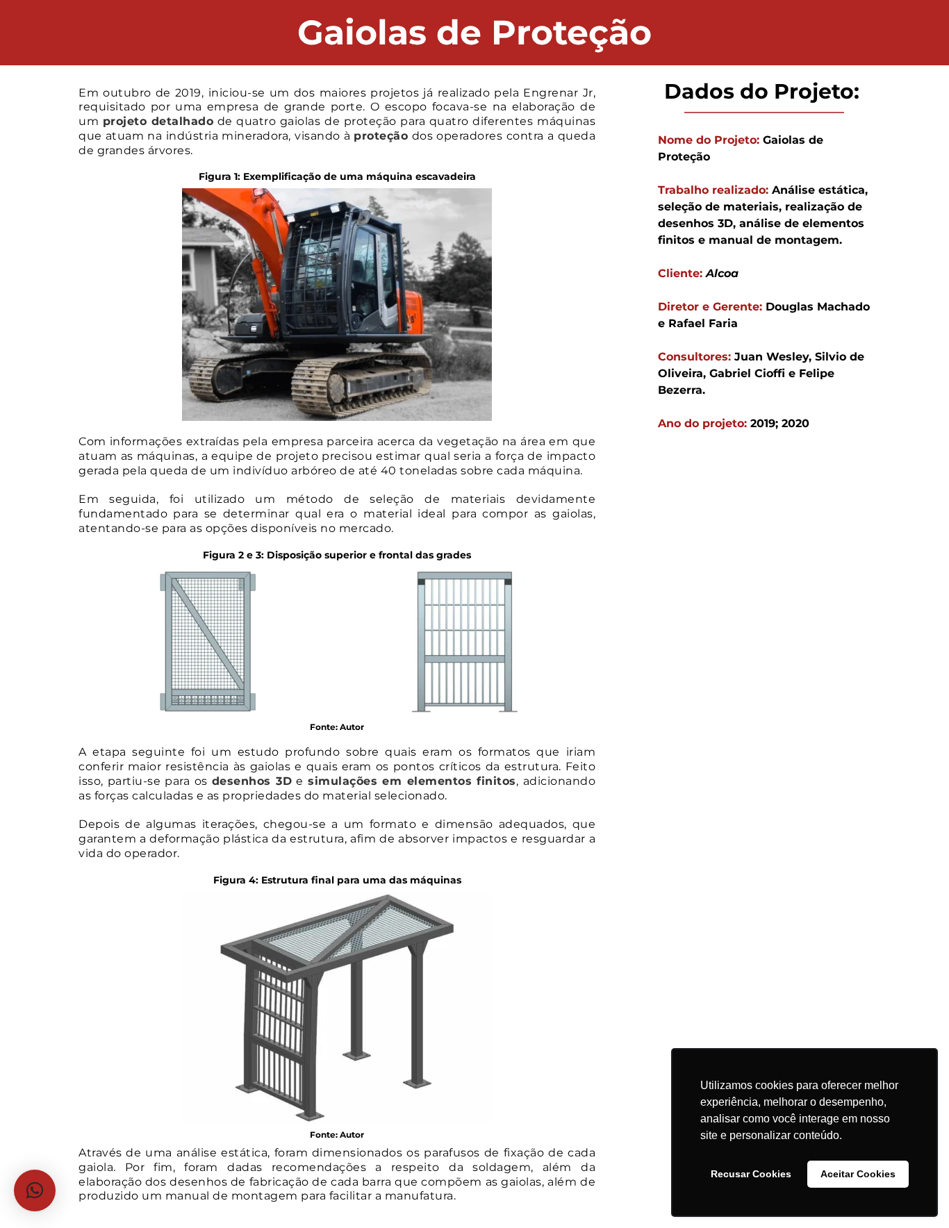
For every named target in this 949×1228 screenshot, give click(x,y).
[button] (35, 1190)
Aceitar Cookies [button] (858, 1173)
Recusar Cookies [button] (751, 1173)
